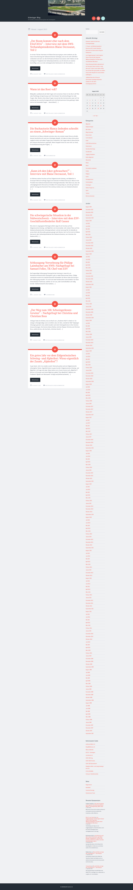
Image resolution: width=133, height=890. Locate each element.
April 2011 (88, 622)
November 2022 (89, 245)
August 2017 (89, 417)
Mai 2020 (88, 326)
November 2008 (89, 694)
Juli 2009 (88, 672)
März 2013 (88, 564)
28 (98, 108)
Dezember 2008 (89, 692)
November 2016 (89, 442)
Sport (87, 190)
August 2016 (89, 450)
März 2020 (88, 331)
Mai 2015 (88, 492)
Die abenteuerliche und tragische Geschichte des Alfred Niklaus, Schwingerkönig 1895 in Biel (95, 805)
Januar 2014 (88, 536)
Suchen (87, 29)
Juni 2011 (88, 617)
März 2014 (88, 531)
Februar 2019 (89, 367)
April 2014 (88, 528)
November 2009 (89, 661)
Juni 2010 (88, 642)
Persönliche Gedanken (91, 168)
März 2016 (88, 464)
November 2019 (89, 342)
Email (87, 140)
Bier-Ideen (88, 129)
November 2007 (89, 728)
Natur (87, 165)
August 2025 (89, 207)
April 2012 (88, 589)
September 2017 (90, 414)
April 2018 (88, 395)
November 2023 (89, 212)
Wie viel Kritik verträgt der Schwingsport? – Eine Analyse (95, 852)
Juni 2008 (88, 708)
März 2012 (88, 592)
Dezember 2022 (89, 243)
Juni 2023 (88, 226)
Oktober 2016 (89, 445)
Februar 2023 (89, 237)
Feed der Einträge (90, 790)
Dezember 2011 (89, 600)
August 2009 (89, 669)
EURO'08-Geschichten (91, 143)
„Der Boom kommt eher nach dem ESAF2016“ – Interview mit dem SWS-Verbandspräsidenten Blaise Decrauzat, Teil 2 (52, 45)
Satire (87, 176)
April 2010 (88, 647)
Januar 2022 (88, 273)
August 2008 (89, 703)
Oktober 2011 (89, 606)
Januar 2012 (88, 597)
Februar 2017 (89, 434)
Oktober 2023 (89, 215)
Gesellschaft (89, 151)
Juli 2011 (88, 614)
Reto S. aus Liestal (90, 817)
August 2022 (89, 254)
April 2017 (88, 428)
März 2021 (88, 301)
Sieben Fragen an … (90, 187)
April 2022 (88, 265)
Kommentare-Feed (90, 793)
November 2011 (89, 603)
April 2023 (88, 231)
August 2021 (89, 287)
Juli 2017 (88, 420)
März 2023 (88, 234)
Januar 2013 (88, 570)
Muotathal (88, 160)
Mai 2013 (88, 559)
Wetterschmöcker (90, 196)
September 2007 (90, 733)
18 (89, 105)
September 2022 (90, 251)
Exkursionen (89, 146)
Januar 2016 (88, 470)
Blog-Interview (89, 132)
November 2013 (89, 542)
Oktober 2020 (89, 315)
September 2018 (90, 381)
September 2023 (90, 218)
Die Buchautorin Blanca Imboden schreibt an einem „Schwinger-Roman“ (54, 130)
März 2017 (88, 431)
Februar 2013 (89, 567)
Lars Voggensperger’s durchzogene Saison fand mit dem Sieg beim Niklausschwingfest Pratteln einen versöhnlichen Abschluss (95, 820)
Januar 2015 (88, 503)
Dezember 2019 (89, 340)
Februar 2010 (89, 653)
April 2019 (88, 362)
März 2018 (88, 398)
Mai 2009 (88, 678)
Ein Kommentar (50, 155)
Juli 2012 (88, 581)
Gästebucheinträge (90, 149)
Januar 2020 (88, 337)
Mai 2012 (88, 586)
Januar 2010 (88, 656)
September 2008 (90, 700)
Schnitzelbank (89, 182)
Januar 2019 (88, 370)
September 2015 (90, 481)
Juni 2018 (88, 389)
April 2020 (88, 328)
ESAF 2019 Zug (89, 758)
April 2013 (88, 561)
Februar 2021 (89, 304)
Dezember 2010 (89, 633)
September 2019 (90, 348)
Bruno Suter (89, 135)
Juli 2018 (88, 387)
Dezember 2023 (89, 209)
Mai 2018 (88, 392)
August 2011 (89, 611)
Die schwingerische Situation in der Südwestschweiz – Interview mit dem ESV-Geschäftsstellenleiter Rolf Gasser (55, 218)
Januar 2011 (88, 631)
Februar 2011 (89, 628)
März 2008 (88, 717)
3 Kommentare (50, 295)
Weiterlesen (35, 68)
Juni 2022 (88, 259)
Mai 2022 (88, 262)
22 (100, 105)
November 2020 (89, 312)
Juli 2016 (88, 453)
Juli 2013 (88, 553)
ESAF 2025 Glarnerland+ (91, 763)
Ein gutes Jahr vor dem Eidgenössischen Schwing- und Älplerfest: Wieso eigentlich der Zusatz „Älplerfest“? (54, 358)
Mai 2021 (88, 295)
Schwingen (88, 185)
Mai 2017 (88, 425)
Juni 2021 (88, 292)
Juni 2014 (88, 522)
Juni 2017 (88, 423)
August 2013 (89, 550)
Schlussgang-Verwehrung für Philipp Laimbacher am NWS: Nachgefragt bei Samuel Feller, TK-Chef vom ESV (52, 265)
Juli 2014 (88, 520)
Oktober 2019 (89, 345)
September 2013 (90, 547)
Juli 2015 (88, 486)
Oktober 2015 (89, 478)
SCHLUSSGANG (89, 771)
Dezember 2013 (89, 539)
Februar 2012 (89, 595)
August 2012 (89, 578)
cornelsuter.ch (89, 755)
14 (98, 103)
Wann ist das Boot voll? (43, 89)
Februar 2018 (89, 401)
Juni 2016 (88, 456)
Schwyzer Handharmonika (92, 774)
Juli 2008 (88, 705)
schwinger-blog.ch (66, 887)
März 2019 (88, 365)
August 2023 (89, 220)
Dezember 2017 (89, 406)
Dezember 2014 (89, 506)
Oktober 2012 (89, 575)
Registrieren (89, 784)
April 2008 (88, 714)
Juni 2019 (88, 356)
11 (89, 103)
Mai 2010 (88, 644)
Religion (88, 174)
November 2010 (89, 636)
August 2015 (89, 484)
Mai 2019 (88, 359)
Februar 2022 (89, 270)
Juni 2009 (88, 675)
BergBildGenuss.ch (90, 747)
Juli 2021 (88, 290)
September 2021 (90, 284)
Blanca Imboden (89, 749)
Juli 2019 (88, 353)
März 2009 (88, 683)
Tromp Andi (88, 866)
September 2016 (90, 448)
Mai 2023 (88, 229)
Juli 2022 (88, 256)
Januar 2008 (88, 722)
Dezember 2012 (89, 572)
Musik (87, 162)
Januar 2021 (88, 306)
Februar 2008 (89, 719)
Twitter (87, 193)
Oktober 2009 (89, 664)
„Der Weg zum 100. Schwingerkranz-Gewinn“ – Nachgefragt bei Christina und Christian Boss (54, 313)
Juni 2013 (88, 556)
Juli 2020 (88, 323)
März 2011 (88, 625)
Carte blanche (89, 138)
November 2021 (89, 279)
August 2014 (89, 517)
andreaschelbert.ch (90, 744)
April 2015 (88, 495)
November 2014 (89, 509)
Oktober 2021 (89, 281)
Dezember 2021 (89, 276)
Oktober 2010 (89, 639)
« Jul (94, 115)
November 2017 (89, 409)
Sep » (97, 115)
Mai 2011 (88, 620)
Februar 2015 (89, 500)
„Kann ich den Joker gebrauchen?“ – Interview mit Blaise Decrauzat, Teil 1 (52, 172)
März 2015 (88, 498)
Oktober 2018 (89, 378)
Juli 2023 (88, 223)
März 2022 (88, 267)
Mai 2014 (88, 525)
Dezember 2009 (89, 658)
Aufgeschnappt (89, 126)
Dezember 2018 (89, 373)
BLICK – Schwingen (90, 752)
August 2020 (89, 320)
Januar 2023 (88, 240)
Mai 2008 (88, 711)
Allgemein (88, 124)
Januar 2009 (88, 689)
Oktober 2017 (89, 412)
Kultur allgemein (90, 157)
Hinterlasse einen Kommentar (55, 74)
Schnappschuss (89, 179)
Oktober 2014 (89, 511)
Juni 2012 (88, 583)
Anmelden (88, 787)
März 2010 (88, 650)
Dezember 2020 (89, 309)
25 (89, 108)
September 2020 (90, 317)
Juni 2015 (88, 489)
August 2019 (89, 351)
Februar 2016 (89, 467)
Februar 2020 (89, 334)
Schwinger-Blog (34, 17)
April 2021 (88, 298)
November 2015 (89, 475)
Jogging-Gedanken (90, 154)
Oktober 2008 (89, 697)
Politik (87, 171)
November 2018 (89, 376)
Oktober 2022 (89, 248)
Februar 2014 (89, 534)
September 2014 (90, 514)
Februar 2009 (89, 686)
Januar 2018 (88, 403)
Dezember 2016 (89, 439)
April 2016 (88, 462)
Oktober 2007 (89, 730)
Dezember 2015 (89, 473)
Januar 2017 (88, 437)
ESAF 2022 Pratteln (90, 760)
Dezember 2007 (89, 725)
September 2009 (90, 667)
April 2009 (88, 680)
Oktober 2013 (89, 545)
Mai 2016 (88, 459)
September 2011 (90, 608)
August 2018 (89, 384)
